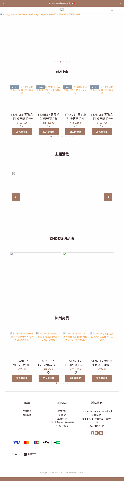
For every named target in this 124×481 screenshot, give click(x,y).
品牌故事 (27, 410)
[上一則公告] (3, 3)
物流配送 (62, 414)
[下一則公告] (120, 3)
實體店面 (27, 414)
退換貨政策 (62, 418)
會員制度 (62, 410)
